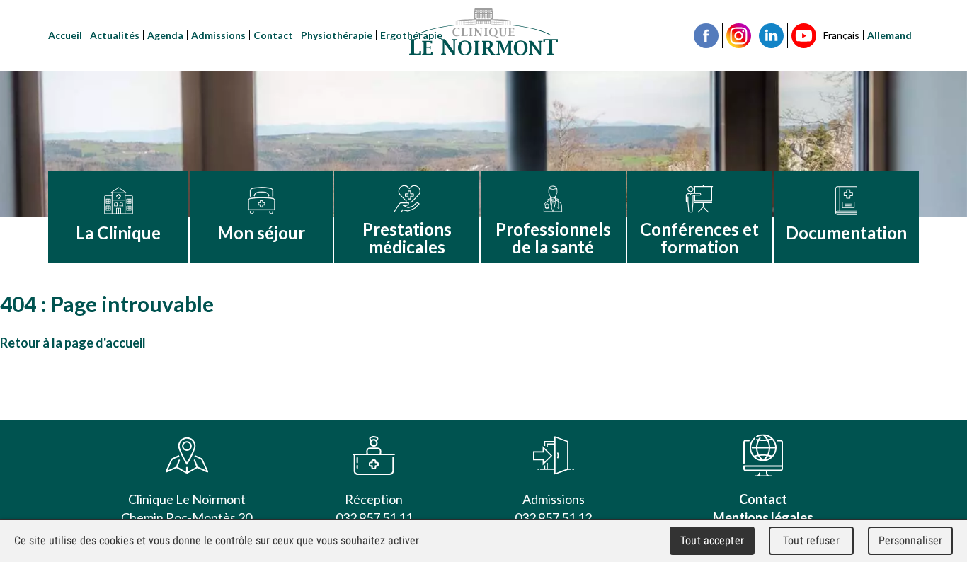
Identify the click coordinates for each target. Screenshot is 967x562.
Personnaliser (911, 540)
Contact (273, 35)
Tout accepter (712, 540)
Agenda (165, 35)
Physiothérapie (336, 35)
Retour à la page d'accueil (73, 342)
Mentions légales (763, 517)
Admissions (218, 35)
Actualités (114, 35)
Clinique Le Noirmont (483, 35)
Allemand (889, 35)
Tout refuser (811, 540)
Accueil (65, 35)
